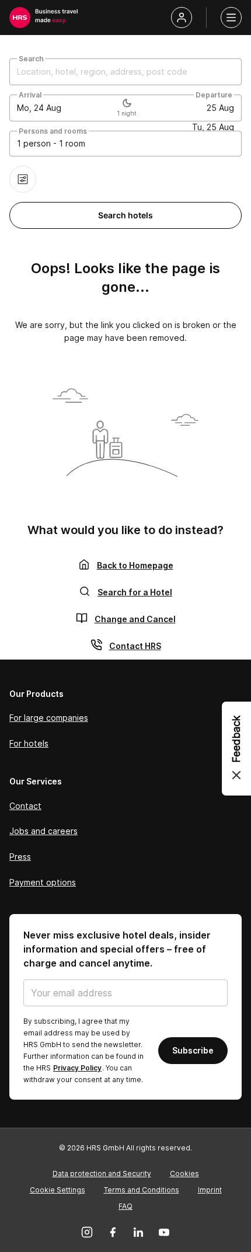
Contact (25, 806)
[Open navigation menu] (231, 17)
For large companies (48, 718)
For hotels (28, 743)
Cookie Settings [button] (57, 1189)
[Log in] (181, 17)
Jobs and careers (43, 831)
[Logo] (19, 17)
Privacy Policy (77, 1067)
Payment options (42, 882)
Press (20, 857)
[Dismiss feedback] (236, 775)
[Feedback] (236, 749)
